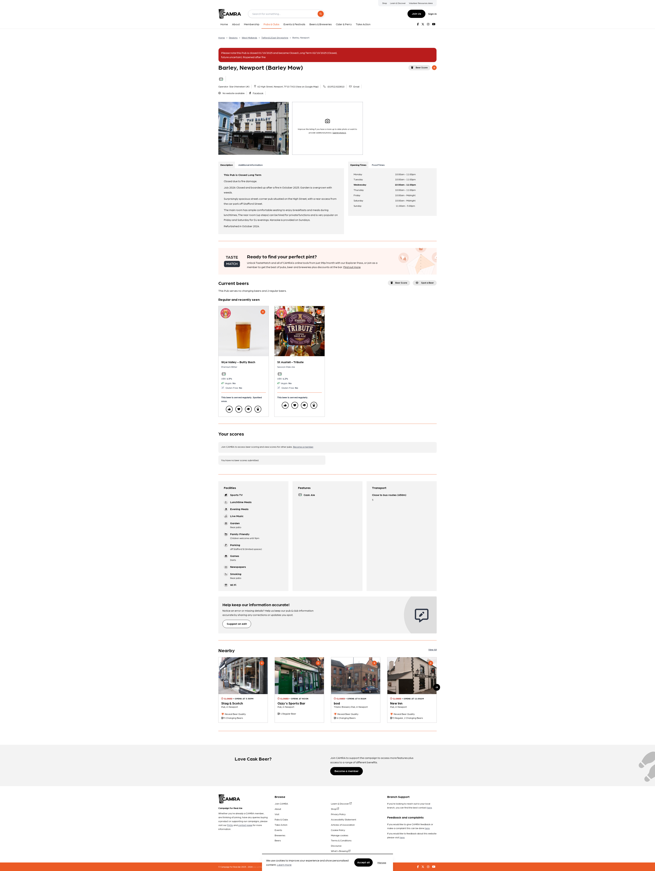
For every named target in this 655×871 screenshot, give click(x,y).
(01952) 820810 (336, 86)
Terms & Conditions (341, 840)
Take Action (281, 824)
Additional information (250, 164)
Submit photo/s (339, 132)
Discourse (336, 845)
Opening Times (358, 164)
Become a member (303, 446)
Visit (277, 814)
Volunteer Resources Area (421, 3)
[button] (436, 687)
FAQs (230, 825)
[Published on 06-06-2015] (411, 690)
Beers (278, 840)
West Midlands (249, 37)
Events (278, 830)
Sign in (432, 13)
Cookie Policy (338, 830)
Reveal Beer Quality (235, 714)
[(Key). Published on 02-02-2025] (243, 690)
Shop (384, 3)
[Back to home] (229, 14)
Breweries (280, 835)
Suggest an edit (237, 623)
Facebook (258, 93)
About (278, 808)
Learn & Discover (398, 3)
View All (432, 649)
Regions (233, 37)
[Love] (238, 409)
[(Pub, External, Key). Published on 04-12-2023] (299, 690)
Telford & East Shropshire (274, 37)
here (429, 807)
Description (226, 164)
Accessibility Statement (343, 819)
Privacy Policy (338, 814)
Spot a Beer (427, 282)
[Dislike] (248, 409)
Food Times (378, 164)
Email (356, 86)
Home (221, 37)
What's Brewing (339, 851)
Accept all (363, 862)
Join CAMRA (281, 803)
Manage (381, 862)
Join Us (416, 13)
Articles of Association (343, 824)
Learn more (284, 864)
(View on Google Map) (306, 86)
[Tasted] (257, 409)
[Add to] (434, 67)
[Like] (229, 409)
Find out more (352, 267)
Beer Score (422, 67)
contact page (245, 825)
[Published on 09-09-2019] (355, 690)
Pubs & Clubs (281, 819)
